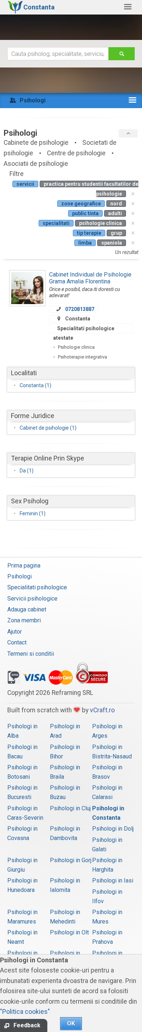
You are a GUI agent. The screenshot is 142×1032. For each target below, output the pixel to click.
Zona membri (24, 620)
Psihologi (19, 576)
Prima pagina (23, 565)
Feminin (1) (33, 513)
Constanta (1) (35, 385)
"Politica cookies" (25, 1011)
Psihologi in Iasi (112, 880)
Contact (17, 642)
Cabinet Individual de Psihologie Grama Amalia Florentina (90, 277)
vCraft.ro (102, 710)
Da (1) (26, 471)
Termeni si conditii (30, 653)
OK (71, 1023)
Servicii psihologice (32, 598)
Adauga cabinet (26, 609)
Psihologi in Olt (69, 932)
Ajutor (14, 631)
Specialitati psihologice (37, 587)
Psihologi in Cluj (70, 808)
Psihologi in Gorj (70, 860)
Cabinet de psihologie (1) (48, 428)
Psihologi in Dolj (113, 828)
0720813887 (79, 309)
